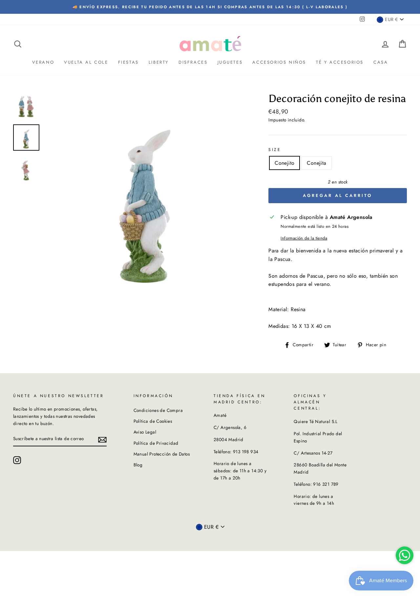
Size (274, 150)
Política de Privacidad (156, 443)
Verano (43, 62)
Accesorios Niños (279, 62)
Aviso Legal (145, 432)
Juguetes (230, 62)
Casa (380, 62)
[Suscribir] (102, 439)
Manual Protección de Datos (162, 454)
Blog (138, 464)
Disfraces (192, 62)
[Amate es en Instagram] (17, 460)
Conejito (284, 163)
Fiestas (128, 62)
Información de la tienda (304, 238)
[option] (210, 7)
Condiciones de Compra (158, 410)
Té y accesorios (340, 62)
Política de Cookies (153, 421)
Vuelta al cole (86, 62)
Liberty (159, 62)
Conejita (316, 163)
